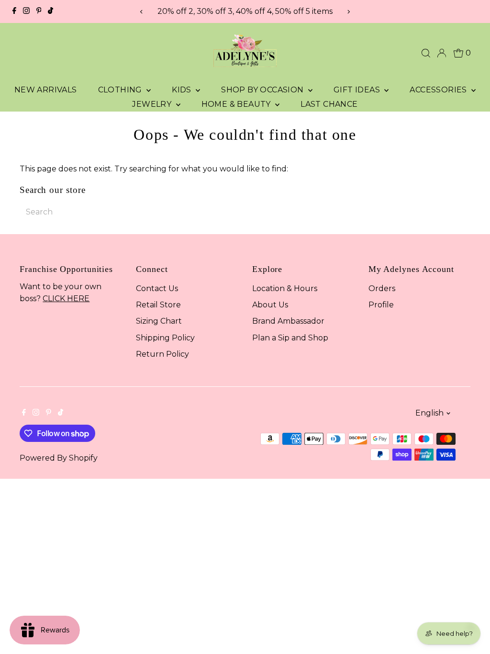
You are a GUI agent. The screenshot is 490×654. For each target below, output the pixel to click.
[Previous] (142, 12)
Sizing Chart (159, 321)
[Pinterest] (39, 11)
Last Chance (329, 104)
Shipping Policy (165, 337)
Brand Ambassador (288, 321)
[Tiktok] (50, 11)
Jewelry (152, 104)
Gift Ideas (358, 89)
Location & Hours (284, 288)
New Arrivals (45, 89)
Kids (182, 89)
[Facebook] (14, 11)
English (429, 412)
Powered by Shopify (59, 457)
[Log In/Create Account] (441, 53)
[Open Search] (426, 53)
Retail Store (158, 304)
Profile (381, 304)
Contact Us (157, 288)
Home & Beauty (237, 104)
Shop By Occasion (263, 89)
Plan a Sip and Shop (290, 337)
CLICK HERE (66, 298)
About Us (270, 304)
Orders (381, 288)
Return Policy (162, 354)
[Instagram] (26, 11)
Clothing (121, 89)
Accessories (439, 89)
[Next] (348, 12)
